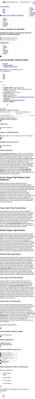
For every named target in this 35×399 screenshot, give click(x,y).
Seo (31, 11)
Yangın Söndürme (8, 65)
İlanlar (32, 15)
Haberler (32, 14)
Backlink (32, 12)
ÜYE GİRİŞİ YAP (18, 15)
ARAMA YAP (5, 42)
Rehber (32, 9)
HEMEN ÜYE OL (7, 15)
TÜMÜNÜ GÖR (5, 343)
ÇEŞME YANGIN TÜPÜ (10, 66)
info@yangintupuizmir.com (17, 100)
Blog (31, 8)
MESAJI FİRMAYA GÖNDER (9, 119)
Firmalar (5, 63)
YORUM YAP (5, 362)
